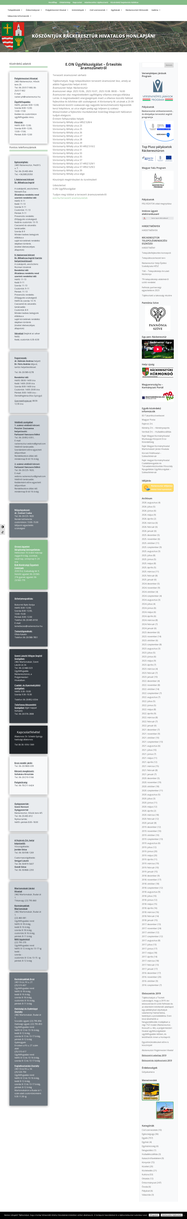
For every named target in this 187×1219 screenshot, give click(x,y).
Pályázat (146, 1190)
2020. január (148, 823)
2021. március (148, 766)
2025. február (148, 575)
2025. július (147, 555)
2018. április (147, 908)
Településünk (14, 10)
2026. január (148, 531)
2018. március (148, 912)
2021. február (148, 770)
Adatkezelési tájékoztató (96, 2)
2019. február (148, 867)
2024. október (148, 591)
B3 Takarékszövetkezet (153, 415)
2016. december (149, 973)
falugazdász (147, 1150)
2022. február (148, 721)
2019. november (149, 831)
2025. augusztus (149, 551)
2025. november (149, 539)
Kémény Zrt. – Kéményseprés (156, 427)
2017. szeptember (150, 936)
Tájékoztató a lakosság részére (157, 295)
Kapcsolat (77, 2)
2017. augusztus (149, 940)
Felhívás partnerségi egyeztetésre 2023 (151, 289)
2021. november (149, 733)
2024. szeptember (150, 596)
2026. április (147, 518)
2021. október (148, 737)
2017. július (147, 944)
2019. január (148, 871)
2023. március (148, 668)
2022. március (148, 717)
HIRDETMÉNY (148, 247)
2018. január (148, 920)
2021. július (147, 750)
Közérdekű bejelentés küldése (124, 2)
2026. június (147, 510)
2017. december (149, 924)
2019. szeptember (150, 839)
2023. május (147, 660)
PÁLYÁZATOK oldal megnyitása (156, 203)
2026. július (147, 506)
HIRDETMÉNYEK (150, 230)
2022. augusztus (149, 697)
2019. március (148, 863)
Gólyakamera (148, 1072)
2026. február (148, 527)
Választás (146, 1194)
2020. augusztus (149, 794)
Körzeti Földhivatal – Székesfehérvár (151, 455)
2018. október (148, 883)
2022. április (147, 713)
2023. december (149, 632)
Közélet (145, 1166)
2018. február (148, 916)
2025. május (147, 563)
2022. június (147, 705)
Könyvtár (146, 1162)
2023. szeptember (150, 644)
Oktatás (145, 1178)
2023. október (148, 640)
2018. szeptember (150, 887)
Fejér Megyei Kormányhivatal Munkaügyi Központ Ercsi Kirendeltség (156, 438)
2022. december (149, 681)
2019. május (147, 855)
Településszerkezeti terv (153, 258)
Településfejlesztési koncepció (156, 252)
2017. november (149, 928)
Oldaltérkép (64, 2)
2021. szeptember (150, 741)
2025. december (149, 535)
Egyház (145, 1142)
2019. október (148, 835)
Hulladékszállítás (150, 1154)
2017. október (148, 932)
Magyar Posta (148, 419)
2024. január (148, 628)
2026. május (147, 514)
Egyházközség (149, 1146)
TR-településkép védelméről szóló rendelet (155, 281)
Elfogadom (154, 1215)
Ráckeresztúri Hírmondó (137, 10)
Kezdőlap (53, 2)
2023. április (147, 664)
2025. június (147, 559)
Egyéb (145, 1138)
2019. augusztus (149, 843)
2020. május (147, 806)
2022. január (148, 725)
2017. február (148, 964)
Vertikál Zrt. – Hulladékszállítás (156, 431)
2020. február (148, 818)
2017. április (147, 956)
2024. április (147, 616)
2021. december (149, 729)
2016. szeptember (150, 985)
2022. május (147, 709)
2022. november (149, 685)
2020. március (148, 814)
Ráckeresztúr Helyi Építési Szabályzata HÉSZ (154, 265)
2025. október (148, 543)
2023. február (148, 673)
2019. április (147, 859)
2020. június (147, 802)
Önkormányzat (149, 1182)
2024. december (149, 583)
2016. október (148, 981)
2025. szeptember (150, 547)
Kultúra (145, 1174)
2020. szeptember (150, 790)
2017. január (148, 969)
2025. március (148, 571)
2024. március (148, 620)
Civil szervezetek (150, 1130)
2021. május (147, 758)
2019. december (149, 827)
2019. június (147, 851)
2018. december (149, 875)
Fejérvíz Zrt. (147, 423)
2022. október (148, 689)
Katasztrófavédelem (151, 1158)
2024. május (147, 612)
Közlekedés (147, 1170)
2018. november (149, 879)
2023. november (149, 636)
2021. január (148, 774)
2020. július (147, 798)
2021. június (147, 754)
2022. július (147, 701)
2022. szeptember (150, 693)
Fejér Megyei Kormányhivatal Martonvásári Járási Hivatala (156, 448)
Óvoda (145, 1186)
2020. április (147, 810)
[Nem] (184, 1215)
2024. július (147, 604)
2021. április (147, 762)
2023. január (148, 676)
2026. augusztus (149, 502)
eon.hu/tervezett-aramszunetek (70, 197)
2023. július (147, 652)
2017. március (148, 960)
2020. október (148, 786)
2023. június (147, 656)
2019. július (147, 847)
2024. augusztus (149, 599)
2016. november (149, 977)
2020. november (149, 782)
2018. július (147, 896)
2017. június (147, 948)
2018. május (147, 904)
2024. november (149, 587)
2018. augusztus (149, 891)
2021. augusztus (149, 745)
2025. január (148, 579)
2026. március (148, 522)
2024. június (147, 608)
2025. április (147, 567)
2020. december (149, 778)
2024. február (148, 624)
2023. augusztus (149, 648)
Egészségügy (148, 1134)
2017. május (147, 952)
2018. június (147, 900)
